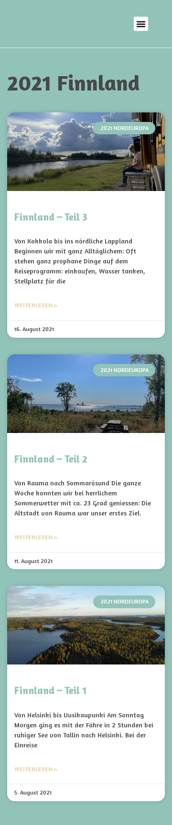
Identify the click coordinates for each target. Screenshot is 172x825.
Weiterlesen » (35, 305)
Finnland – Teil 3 (50, 217)
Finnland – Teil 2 (50, 459)
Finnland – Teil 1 (50, 690)
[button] (141, 24)
